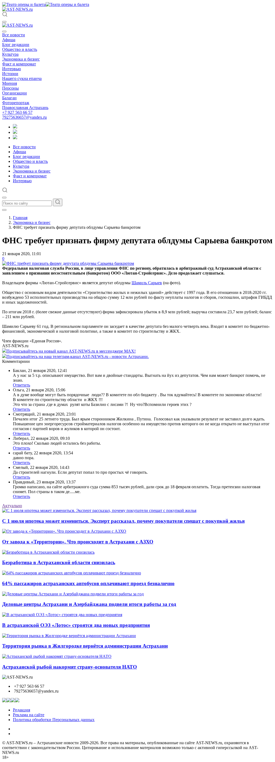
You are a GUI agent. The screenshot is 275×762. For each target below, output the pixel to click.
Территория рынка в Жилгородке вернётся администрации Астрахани (85, 646)
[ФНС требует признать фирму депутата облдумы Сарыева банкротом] (68, 263)
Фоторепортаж (15, 102)
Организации (14, 93)
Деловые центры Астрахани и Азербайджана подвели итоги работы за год (89, 604)
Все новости (13, 35)
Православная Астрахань (25, 107)
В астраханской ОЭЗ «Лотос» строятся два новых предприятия (76, 625)
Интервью (11, 68)
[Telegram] (15, 127)
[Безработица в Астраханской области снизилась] (48, 552)
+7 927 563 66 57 (17, 112)
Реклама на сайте (28, 714)
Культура (10, 54)
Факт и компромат (19, 64)
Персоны (10, 88)
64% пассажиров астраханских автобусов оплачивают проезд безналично (88, 583)
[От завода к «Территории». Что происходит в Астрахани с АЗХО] (64, 531)
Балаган (9, 98)
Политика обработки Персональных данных (54, 719)
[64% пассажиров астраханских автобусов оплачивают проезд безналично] (71, 573)
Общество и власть (19, 49)
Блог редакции (15, 44)
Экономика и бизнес (21, 59)
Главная (20, 217)
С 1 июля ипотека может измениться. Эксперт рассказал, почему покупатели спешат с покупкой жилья (123, 521)
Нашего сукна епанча (22, 78)
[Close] (4, 31)
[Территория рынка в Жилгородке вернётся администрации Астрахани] (69, 635)
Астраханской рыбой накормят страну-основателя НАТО (69, 667)
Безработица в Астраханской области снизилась (58, 562)
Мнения (9, 83)
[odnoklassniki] (15, 132)
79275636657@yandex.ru (24, 117)
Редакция (21, 710)
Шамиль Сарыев (147, 282)
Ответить (21, 385)
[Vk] (15, 137)
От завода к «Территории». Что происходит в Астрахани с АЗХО (77, 542)
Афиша (8, 39)
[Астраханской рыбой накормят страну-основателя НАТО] (56, 656)
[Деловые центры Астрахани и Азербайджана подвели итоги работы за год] (73, 594)
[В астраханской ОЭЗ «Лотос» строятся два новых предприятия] (62, 614)
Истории (10, 73)
